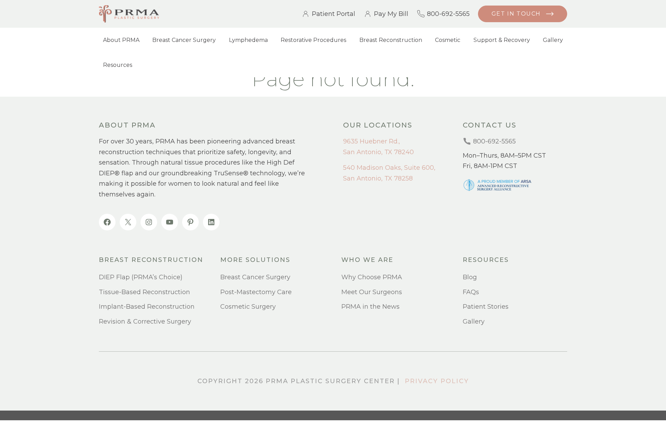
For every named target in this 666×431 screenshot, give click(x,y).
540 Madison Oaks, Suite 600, (389, 167)
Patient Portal (333, 14)
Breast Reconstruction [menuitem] (390, 40)
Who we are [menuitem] (367, 260)
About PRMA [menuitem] (121, 40)
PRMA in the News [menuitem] (370, 306)
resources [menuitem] (486, 260)
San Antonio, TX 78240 (378, 152)
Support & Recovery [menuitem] (501, 40)
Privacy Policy (437, 381)
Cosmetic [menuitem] (447, 40)
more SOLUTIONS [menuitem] (255, 260)
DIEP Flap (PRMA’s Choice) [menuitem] (140, 277)
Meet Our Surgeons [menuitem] (371, 292)
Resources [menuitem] (117, 65)
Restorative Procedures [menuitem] (313, 40)
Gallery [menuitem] (553, 40)
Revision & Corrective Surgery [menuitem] (145, 321)
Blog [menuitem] (470, 277)
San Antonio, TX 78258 (378, 178)
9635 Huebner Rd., (371, 141)
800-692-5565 (448, 14)
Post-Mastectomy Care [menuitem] (256, 292)
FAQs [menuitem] (471, 292)
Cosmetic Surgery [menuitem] (248, 306)
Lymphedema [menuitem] (248, 40)
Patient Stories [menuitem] (486, 306)
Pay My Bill (391, 14)
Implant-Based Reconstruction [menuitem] (147, 306)
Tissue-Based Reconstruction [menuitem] (144, 292)
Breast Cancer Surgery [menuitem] (184, 40)
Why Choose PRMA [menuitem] (371, 277)
